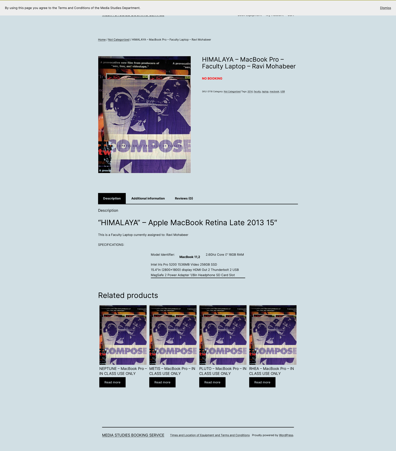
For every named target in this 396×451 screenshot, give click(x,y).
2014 (250, 91)
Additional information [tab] (148, 198)
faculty (257, 91)
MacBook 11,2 (189, 257)
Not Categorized (118, 39)
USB (282, 91)
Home (102, 39)
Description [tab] (112, 198)
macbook (274, 91)
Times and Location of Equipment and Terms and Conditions (210, 435)
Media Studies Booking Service (133, 435)
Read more (112, 382)
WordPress (286, 435)
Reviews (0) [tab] (184, 198)
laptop (265, 91)
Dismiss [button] (385, 8)
